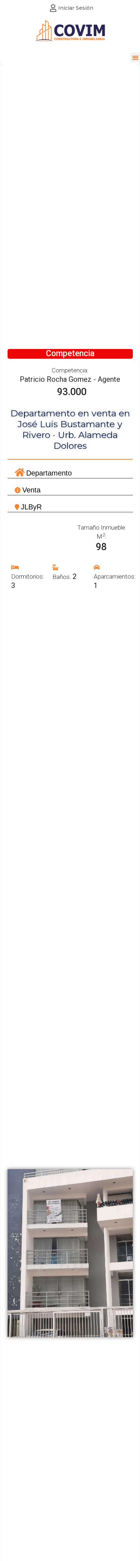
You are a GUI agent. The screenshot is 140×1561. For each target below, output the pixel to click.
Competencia (70, 353)
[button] (135, 57)
